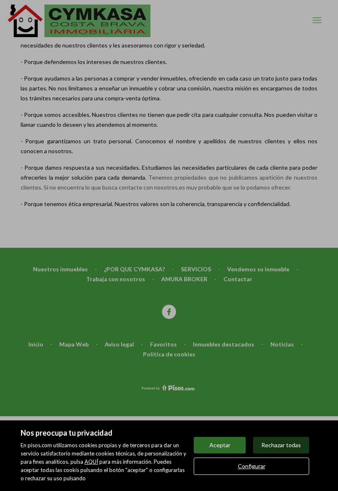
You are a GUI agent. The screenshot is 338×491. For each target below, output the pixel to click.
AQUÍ (91, 461)
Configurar (251, 466)
